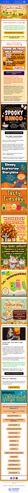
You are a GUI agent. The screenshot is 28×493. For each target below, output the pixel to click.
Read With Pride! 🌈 (14, 464)
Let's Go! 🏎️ (14, 448)
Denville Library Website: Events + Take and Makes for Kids (14, 37)
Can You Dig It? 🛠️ (14, 425)
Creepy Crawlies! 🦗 (14, 436)
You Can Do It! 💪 (14, 472)
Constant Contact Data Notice (19, 485)
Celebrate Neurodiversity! (14, 428)
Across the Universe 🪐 (14, 415)
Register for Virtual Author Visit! (14, 373)
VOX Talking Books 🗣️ (14, 468)
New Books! (14, 456)
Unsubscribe (5, 485)
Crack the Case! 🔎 (14, 432)
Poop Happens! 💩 (14, 460)
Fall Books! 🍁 (14, 444)
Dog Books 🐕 (14, 440)
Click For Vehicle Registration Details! (14, 73)
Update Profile (11, 485)
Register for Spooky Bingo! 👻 (14, 132)
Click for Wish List (14, 387)
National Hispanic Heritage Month (14, 452)
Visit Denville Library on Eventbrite (14, 32)
